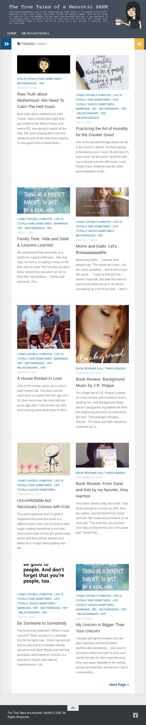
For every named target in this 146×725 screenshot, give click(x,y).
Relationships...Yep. (91, 113)
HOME (12, 33)
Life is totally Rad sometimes (39, 78)
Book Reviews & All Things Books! (100, 368)
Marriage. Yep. (86, 108)
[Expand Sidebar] (6, 44)
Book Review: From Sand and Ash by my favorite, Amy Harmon (102, 489)
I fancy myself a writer (93, 95)
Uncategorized (87, 117)
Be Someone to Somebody (42, 623)
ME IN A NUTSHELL (36, 33)
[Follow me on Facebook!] (135, 715)
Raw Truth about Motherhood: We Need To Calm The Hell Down (40, 100)
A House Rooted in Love (39, 378)
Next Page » (119, 685)
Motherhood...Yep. (30, 83)
